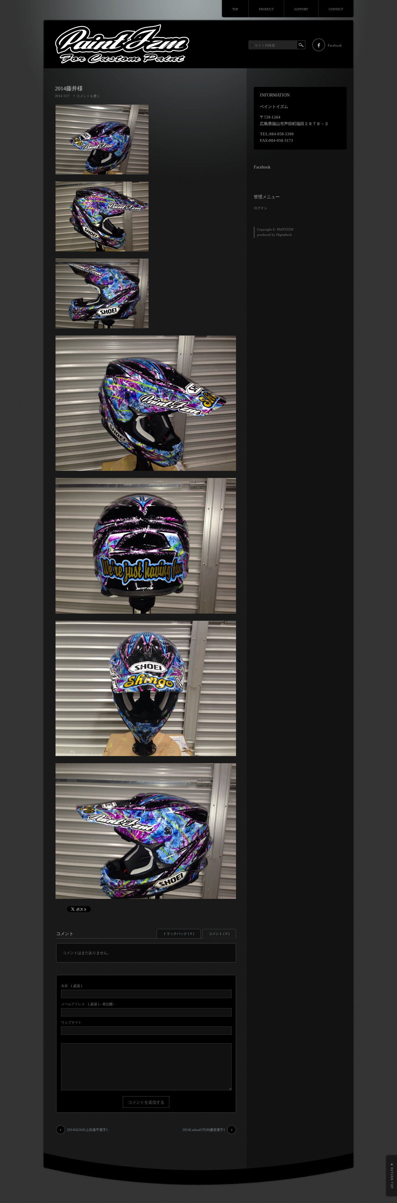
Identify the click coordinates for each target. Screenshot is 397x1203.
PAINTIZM (285, 229)
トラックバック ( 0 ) (178, 933)
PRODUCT (266, 9)
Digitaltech (284, 235)
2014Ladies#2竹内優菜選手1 (203, 1130)
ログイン (260, 208)
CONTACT (336, 9)
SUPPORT (301, 9)
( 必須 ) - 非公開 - (88, 1004)
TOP (235, 9)
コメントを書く (88, 96)
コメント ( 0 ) (219, 933)
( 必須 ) (71, 986)
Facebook (335, 45)
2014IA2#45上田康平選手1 (87, 1130)
